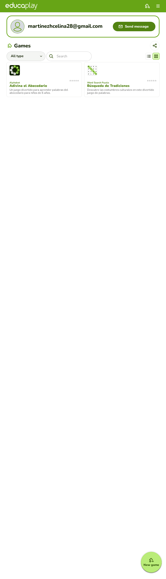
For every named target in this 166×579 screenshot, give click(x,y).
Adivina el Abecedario (28, 86)
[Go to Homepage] (21, 6)
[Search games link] (147, 6)
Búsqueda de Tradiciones (108, 86)
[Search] (51, 56)
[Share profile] (155, 45)
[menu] (158, 6)
